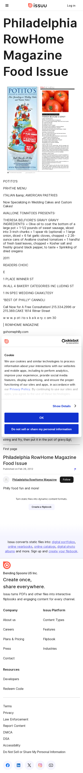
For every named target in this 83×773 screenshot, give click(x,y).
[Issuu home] (37, 5)
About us (9, 620)
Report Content (14, 726)
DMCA (7, 732)
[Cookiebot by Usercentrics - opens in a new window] (62, 341)
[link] (71, 5)
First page (10, 449)
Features (49, 629)
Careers (8, 629)
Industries (50, 648)
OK (41, 417)
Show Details (62, 406)
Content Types (53, 620)
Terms (7, 706)
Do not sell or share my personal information (41, 429)
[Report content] (76, 469)
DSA (6, 739)
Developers (11, 679)
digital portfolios (63, 542)
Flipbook (49, 639)
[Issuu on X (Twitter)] (29, 765)
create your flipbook (63, 551)
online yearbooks (20, 546)
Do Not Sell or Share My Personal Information (34, 752)
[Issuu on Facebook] (7, 765)
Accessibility (11, 745)
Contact (9, 658)
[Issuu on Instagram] (40, 765)
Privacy (8, 713)
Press (7, 648)
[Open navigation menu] (7, 5)
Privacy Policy (20, 389)
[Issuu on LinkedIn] (18, 765)
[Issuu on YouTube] (51, 765)
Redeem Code (13, 689)
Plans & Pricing (13, 639)
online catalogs (45, 546)
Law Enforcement (15, 719)
